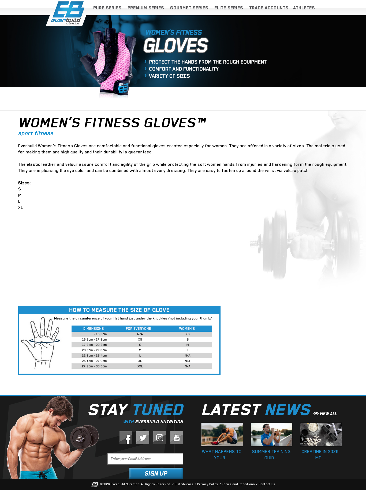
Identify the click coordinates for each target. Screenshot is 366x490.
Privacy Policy (207, 484)
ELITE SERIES (228, 7)
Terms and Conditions (238, 484)
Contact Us (267, 484)
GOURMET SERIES (189, 7)
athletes (304, 7)
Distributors (184, 484)
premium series (146, 7)
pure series (107, 7)
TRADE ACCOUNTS (268, 7)
